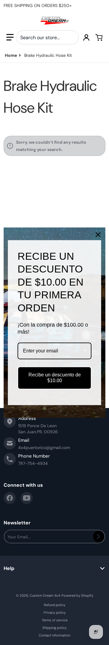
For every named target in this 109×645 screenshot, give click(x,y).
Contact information (54, 635)
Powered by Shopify (77, 595)
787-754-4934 (33, 463)
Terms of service (55, 620)
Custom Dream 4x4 (45, 595)
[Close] (98, 234)
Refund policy (54, 605)
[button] (10, 37)
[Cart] (99, 37)
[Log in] (86, 37)
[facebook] (10, 498)
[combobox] (47, 37)
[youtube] (27, 498)
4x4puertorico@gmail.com (44, 447)
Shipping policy (54, 628)
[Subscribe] (98, 536)
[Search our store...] (72, 37)
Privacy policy (55, 612)
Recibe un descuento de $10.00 (54, 377)
